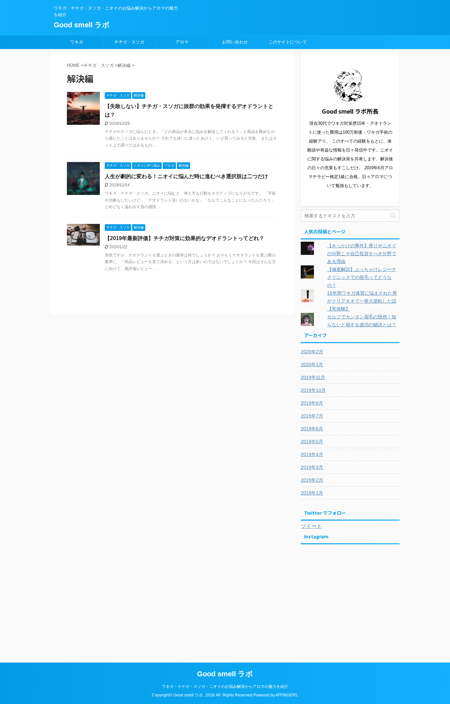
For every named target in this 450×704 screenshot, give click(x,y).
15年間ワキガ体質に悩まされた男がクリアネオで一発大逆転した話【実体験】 (362, 300)
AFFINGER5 (286, 695)
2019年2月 (312, 480)
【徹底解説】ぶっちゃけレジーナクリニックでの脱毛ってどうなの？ (361, 277)
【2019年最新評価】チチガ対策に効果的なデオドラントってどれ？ (184, 238)
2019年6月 (312, 428)
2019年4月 (312, 454)
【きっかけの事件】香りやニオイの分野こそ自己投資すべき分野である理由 (361, 253)
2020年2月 (312, 351)
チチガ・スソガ (129, 42)
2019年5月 (312, 441)
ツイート (311, 526)
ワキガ (76, 42)
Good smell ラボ (82, 25)
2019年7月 (312, 416)
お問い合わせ (235, 42)
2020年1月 (312, 364)
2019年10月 (313, 390)
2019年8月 (312, 403)
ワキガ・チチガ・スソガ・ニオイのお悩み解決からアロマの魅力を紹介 (225, 686)
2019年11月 (313, 377)
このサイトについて (287, 42)
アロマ (182, 42)
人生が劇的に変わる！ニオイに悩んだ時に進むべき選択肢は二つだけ (186, 176)
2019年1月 (312, 493)
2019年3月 (312, 467)
